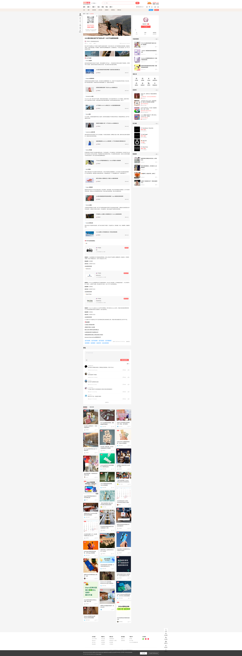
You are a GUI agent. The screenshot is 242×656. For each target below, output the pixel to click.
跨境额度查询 (155, 85)
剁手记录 (100, 9)
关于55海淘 (94, 638)
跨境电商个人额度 (113, 640)
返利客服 (103, 642)
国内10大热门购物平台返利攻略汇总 (92, 329)
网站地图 (94, 644)
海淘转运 (113, 9)
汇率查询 (148, 80)
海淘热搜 (123, 640)
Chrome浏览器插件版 (133, 642)
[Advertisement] (146, 198)
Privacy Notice (98, 654)
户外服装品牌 (109, 340)
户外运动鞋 (88, 340)
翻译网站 (136, 85)
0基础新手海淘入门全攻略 (90, 327)
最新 (88, 9)
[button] (94, 3)
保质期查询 (142, 85)
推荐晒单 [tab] (85, 407)
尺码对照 (136, 80)
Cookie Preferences (153, 653)
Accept (143, 653)
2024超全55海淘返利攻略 (89, 324)
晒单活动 (119, 9)
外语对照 (148, 85)
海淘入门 (123, 638)
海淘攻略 (94, 9)
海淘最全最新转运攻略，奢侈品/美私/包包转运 (94, 334)
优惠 (88, 7)
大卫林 (89, 373)
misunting (89, 380)
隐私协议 (94, 640)
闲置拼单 (106, 9)
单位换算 (142, 80)
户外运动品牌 (95, 340)
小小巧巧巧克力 (90, 387)
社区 (84, 9)
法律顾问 (103, 644)
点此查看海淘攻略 (88, 266)
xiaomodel (89, 394)
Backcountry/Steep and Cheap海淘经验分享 (93, 337)
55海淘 (86, 3)
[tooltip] (90, 23)
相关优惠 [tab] (92, 407)
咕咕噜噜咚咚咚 (90, 365)
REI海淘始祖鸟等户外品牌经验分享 (91, 332)
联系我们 (103, 640)
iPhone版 (131, 640)
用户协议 (94, 642)
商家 (93, 7)
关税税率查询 (155, 80)
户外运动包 (102, 340)
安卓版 (130, 638)
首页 (84, 13)
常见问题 (103, 638)
